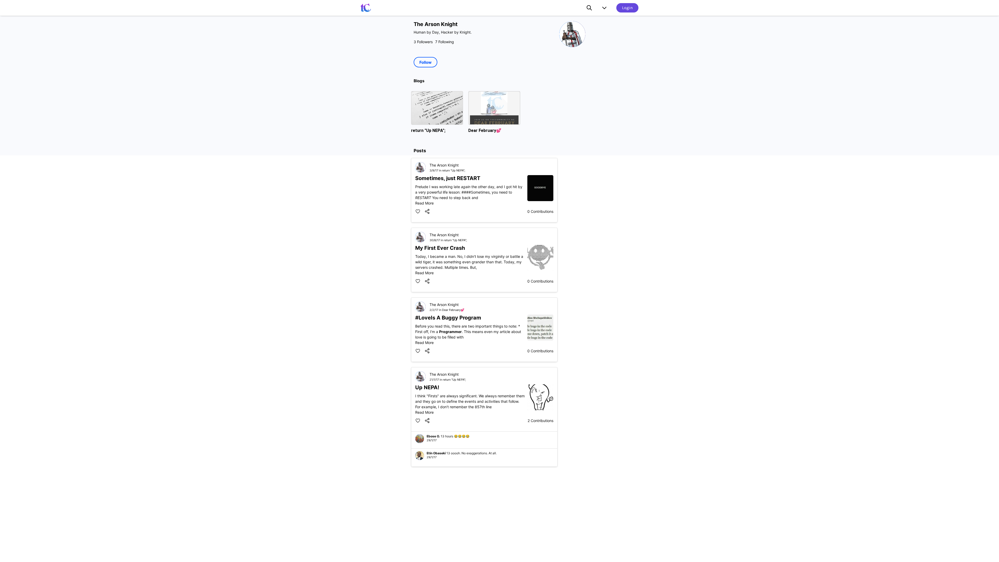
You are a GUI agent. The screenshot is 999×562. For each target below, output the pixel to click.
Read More (468, 190)
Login (627, 7)
